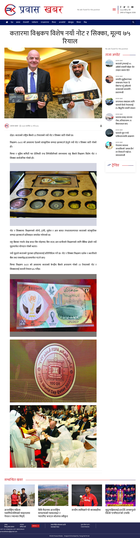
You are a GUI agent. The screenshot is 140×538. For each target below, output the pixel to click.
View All (34, 526)
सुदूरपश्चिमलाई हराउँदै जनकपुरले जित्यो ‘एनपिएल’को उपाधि (120, 511)
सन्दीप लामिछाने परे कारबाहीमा (86, 510)
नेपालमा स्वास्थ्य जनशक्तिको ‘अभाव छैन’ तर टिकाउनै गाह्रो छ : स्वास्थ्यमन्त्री (125, 150)
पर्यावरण (35, 22)
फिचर (54, 22)
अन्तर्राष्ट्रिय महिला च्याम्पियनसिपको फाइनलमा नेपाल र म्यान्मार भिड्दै (17, 513)
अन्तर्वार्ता (62, 22)
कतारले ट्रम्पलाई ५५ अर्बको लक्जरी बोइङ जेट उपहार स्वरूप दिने (125, 67)
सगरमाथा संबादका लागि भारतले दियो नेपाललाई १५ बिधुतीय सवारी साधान (125, 105)
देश (12, 22)
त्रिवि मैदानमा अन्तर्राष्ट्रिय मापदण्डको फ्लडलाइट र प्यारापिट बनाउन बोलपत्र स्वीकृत (53, 513)
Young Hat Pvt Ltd (84, 536)
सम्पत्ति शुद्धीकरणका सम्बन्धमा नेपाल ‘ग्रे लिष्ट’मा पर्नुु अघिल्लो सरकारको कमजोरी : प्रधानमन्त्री (124, 86)
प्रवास (18, 22)
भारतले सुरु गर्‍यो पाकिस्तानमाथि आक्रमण (125, 134)
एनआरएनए (45, 22)
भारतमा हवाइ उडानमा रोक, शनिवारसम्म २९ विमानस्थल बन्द (124, 121)
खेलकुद (71, 22)
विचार (79, 22)
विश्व (85, 22)
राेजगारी (26, 22)
